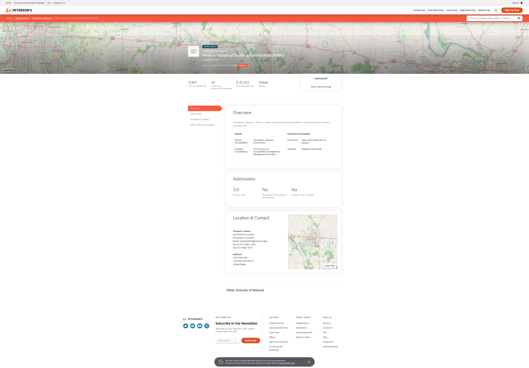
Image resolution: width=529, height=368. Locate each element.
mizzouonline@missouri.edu (253, 241)
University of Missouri (42, 18)
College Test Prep (276, 323)
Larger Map (8, 70)
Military (272, 337)
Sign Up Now (512, 10)
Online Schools (22, 18)
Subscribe (250, 340)
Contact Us (327, 328)
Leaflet (496, 23)
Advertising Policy (330, 347)
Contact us (59, 3)
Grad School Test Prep (278, 328)
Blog (8, 3)
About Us (327, 323)
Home (9, 18)
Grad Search (301, 328)
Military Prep (484, 10)
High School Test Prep (278, 342)
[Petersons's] (19, 10)
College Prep (419, 10)
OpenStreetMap (510, 23)
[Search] (495, 10)
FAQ (49, 3)
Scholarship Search (304, 332)
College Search (302, 323)
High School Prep (468, 10)
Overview (194, 108)
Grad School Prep (436, 10)
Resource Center (303, 337)
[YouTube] (199, 325)
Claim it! (242, 65)
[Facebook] (192, 325)
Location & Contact (199, 119)
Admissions (196, 113)
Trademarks (328, 342)
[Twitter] (185, 325)
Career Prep (451, 10)
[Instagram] (206, 325)
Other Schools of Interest (202, 124)
